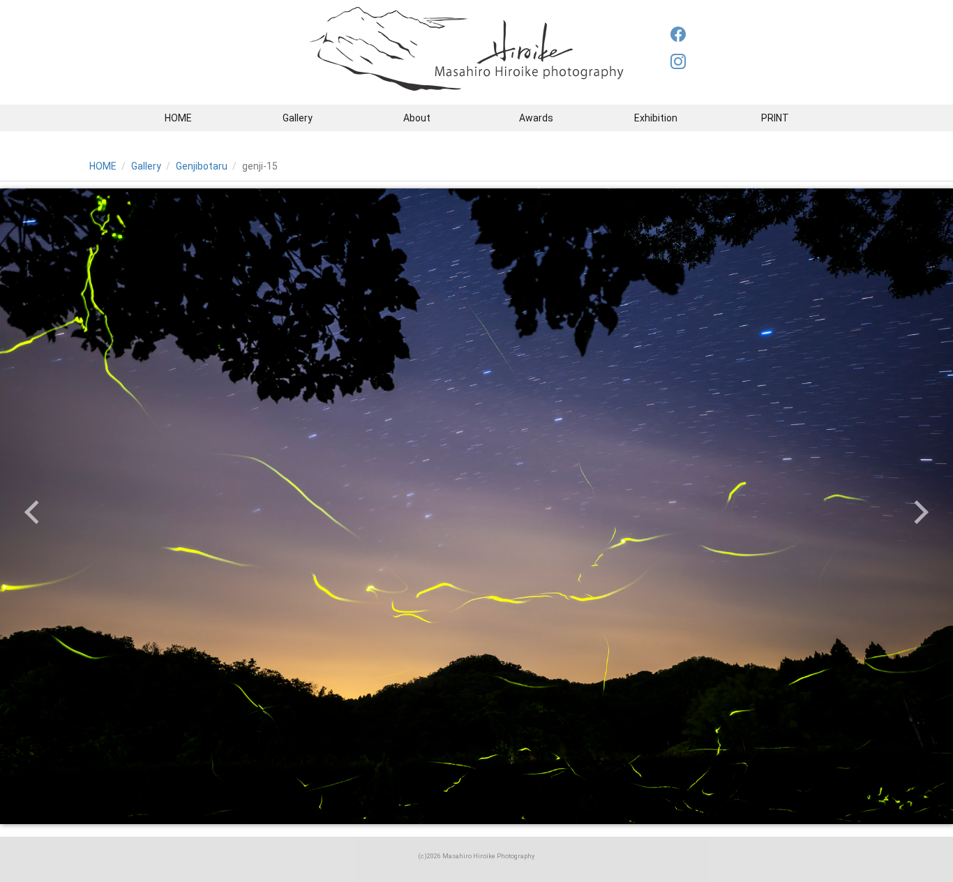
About (416, 118)
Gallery (298, 118)
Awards (536, 118)
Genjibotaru (201, 166)
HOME (178, 118)
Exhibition (655, 118)
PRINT (775, 118)
